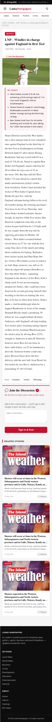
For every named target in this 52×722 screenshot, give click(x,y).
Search (5, 700)
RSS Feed (6, 708)
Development (8, 672)
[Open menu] (5, 8)
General (16, 16)
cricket (28, 183)
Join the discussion (16, 56)
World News (7, 660)
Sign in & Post (26, 429)
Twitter (27, 380)
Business (45, 16)
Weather (11, 23)
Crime (35, 16)
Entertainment (9, 680)
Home (4, 23)
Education (6, 676)
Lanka (20, 9)
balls (38, 226)
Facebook (16, 380)
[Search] (47, 8)
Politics (26, 16)
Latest (6, 16)
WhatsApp (37, 380)
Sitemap (6, 704)
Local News (7, 657)
